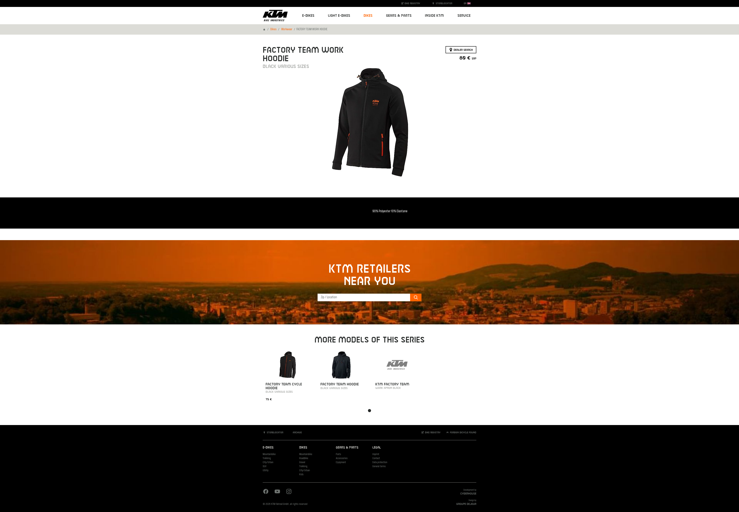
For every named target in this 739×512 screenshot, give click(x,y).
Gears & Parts (347, 447)
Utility (265, 470)
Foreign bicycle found (462, 432)
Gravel (302, 462)
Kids (301, 474)
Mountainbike (269, 454)
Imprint (375, 454)
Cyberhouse (468, 494)
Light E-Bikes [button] (339, 15)
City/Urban (268, 462)
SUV (264, 466)
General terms (379, 466)
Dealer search (463, 50)
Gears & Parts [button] (399, 15)
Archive (297, 432)
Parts (338, 454)
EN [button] (465, 3)
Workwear (286, 29)
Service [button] (464, 15)
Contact (376, 458)
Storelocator (443, 3)
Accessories (342, 458)
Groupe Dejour (466, 504)
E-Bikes (268, 447)
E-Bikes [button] (308, 15)
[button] (369, 410)
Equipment (341, 462)
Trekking (267, 458)
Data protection (379, 462)
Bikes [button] (368, 15)
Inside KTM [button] (434, 15)
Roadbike (303, 458)
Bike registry (412, 3)
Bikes (273, 29)
